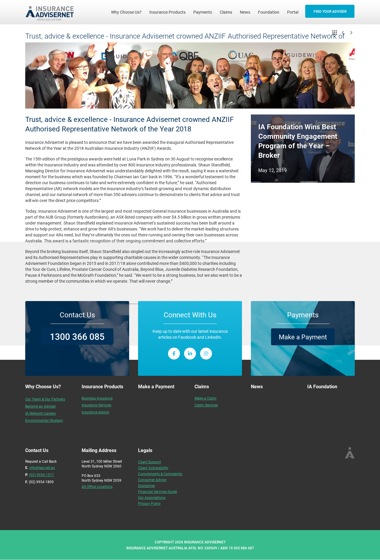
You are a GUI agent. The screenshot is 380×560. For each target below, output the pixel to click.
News (245, 12)
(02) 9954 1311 (41, 474)
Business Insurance (97, 398)
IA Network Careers (40, 413)
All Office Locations (97, 486)
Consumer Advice (152, 479)
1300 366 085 (77, 336)
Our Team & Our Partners (45, 399)
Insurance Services (96, 404)
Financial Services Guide (157, 491)
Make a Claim (205, 398)
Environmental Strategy (44, 420)
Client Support (149, 461)
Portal (292, 12)
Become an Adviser (40, 406)
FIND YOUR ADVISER (330, 11)
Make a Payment (303, 336)
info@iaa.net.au (42, 467)
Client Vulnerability (153, 467)
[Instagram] (206, 353)
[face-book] (174, 353)
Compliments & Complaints (160, 473)
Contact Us (77, 314)
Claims (226, 12)
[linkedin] (190, 353)
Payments (202, 12)
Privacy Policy (149, 503)
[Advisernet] (52, 12)
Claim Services (206, 404)
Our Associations (151, 497)
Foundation (268, 12)
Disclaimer (146, 485)
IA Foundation (322, 386)
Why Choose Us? (128, 12)
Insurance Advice (95, 412)
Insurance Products (167, 12)
